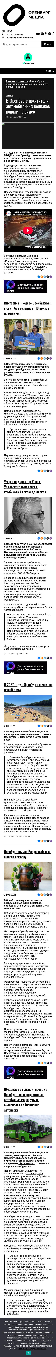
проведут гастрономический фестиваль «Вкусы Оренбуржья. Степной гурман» (26, 1050)
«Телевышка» (26, 1163)
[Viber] (50, 276)
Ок (28, 1353)
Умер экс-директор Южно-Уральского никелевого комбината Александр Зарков (25, 486)
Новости (23, 81)
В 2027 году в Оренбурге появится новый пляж (28, 687)
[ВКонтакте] (39, 276)
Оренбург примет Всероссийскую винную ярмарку (27, 854)
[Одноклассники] (42, 276)
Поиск (47, 44)
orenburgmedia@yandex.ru (20, 37)
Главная (10, 81)
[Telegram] (44, 276)
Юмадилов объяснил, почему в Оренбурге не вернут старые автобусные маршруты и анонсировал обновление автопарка (26, 1100)
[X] (47, 276)
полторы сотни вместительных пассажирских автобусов (22, 1195)
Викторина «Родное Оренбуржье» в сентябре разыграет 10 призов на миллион (28, 308)
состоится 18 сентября (30, 379)
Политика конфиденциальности (32, 1349)
